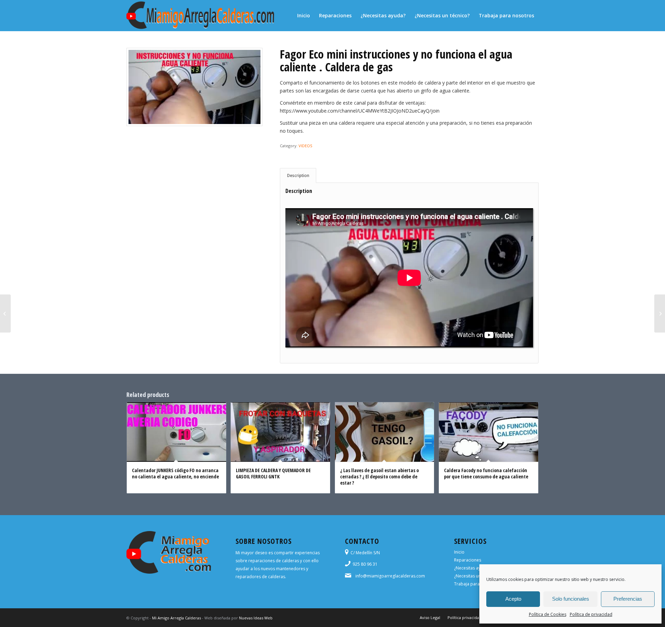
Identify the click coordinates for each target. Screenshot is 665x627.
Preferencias (627, 599)
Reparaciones (467, 560)
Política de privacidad (591, 614)
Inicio (459, 552)
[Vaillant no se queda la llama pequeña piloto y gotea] (659, 313)
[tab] (298, 175)
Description (298, 175)
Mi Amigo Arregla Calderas (176, 617)
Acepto (513, 599)
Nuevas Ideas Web (256, 617)
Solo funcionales (570, 599)
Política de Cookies (547, 614)
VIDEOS (305, 145)
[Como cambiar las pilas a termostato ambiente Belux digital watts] (5, 313)
